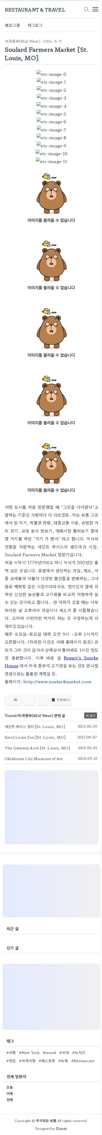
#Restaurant (82, 1060)
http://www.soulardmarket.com (57, 681)
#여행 (11, 1052)
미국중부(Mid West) (22, 41)
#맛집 (11, 1060)
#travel (49, 1052)
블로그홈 (12, 25)
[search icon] (86, 10)
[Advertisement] (51, 807)
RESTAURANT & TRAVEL (35, 9)
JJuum (61, 1128)
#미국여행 (27, 1060)
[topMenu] (95, 8)
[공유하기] (29, 700)
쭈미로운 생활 (46, 1120)
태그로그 (35, 25)
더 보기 (90, 715)
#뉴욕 (63, 1060)
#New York (29, 1052)
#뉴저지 (78, 1052)
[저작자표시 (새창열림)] (96, 701)
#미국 (64, 1052)
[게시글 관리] (42, 700)
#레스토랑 (47, 1060)
